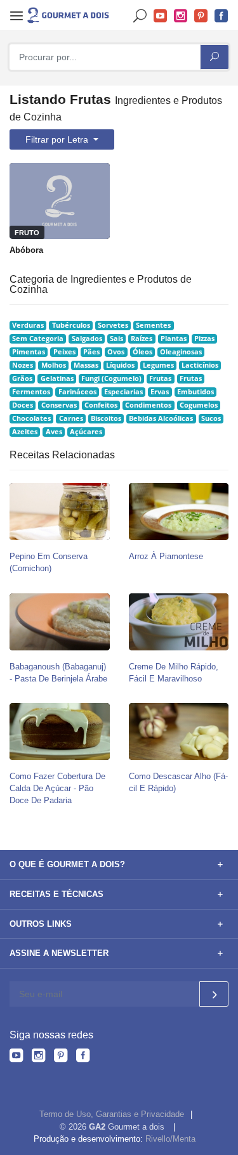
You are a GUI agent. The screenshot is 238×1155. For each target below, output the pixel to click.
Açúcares (86, 431)
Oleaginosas (181, 351)
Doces (22, 405)
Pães (91, 351)
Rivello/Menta (170, 1139)
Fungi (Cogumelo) (111, 378)
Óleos (142, 351)
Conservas (59, 405)
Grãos (22, 378)
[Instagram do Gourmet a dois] (38, 1057)
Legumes (158, 365)
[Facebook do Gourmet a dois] (82, 1057)
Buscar (140, 16)
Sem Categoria (37, 338)
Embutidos (195, 391)
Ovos (115, 351)
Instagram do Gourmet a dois (181, 16)
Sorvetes (113, 325)
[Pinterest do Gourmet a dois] (60, 1057)
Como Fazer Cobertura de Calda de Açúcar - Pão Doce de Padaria (57, 788)
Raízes (141, 338)
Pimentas (28, 351)
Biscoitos (106, 418)
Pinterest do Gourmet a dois (201, 16)
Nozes (22, 365)
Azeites (24, 431)
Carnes (71, 418)
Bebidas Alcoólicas (161, 418)
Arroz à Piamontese (166, 556)
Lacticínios (200, 365)
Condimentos (148, 405)
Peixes (64, 351)
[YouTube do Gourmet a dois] (16, 1057)
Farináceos (77, 391)
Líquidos (120, 365)
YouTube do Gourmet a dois (161, 16)
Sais (116, 338)
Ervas (159, 391)
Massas (86, 365)
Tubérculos (71, 325)
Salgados (87, 338)
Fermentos (31, 391)
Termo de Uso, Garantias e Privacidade (111, 1114)
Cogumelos (199, 405)
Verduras (28, 325)
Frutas (160, 378)
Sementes (153, 325)
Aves (54, 431)
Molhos (53, 365)
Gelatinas (57, 378)
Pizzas (204, 338)
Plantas (174, 338)
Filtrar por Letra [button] (58, 139)
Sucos (211, 418)
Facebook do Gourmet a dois (221, 16)
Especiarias (123, 391)
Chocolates (31, 418)
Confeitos (100, 405)
